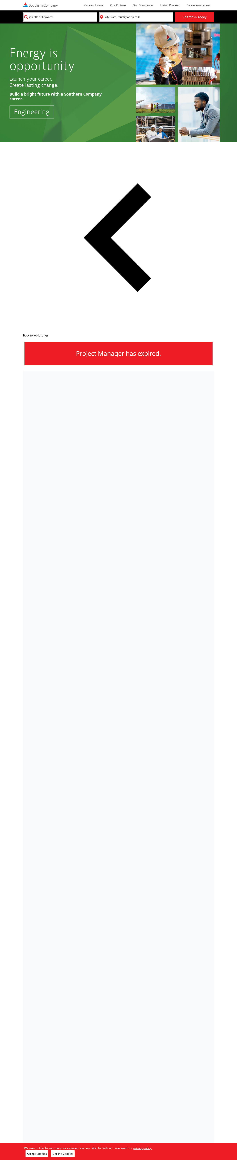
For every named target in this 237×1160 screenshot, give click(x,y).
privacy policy (142, 1148)
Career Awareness (198, 5)
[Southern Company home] (40, 5)
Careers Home (93, 5)
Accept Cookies (37, 1154)
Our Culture (118, 5)
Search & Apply (194, 17)
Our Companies (143, 5)
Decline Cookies (62, 1154)
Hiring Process (170, 5)
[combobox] (60, 17)
